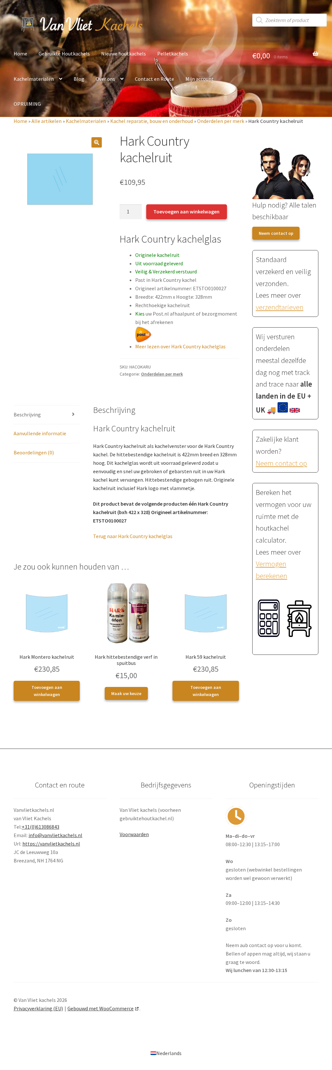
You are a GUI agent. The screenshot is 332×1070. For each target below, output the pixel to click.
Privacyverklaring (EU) (38, 1008)
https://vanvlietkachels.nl (51, 843)
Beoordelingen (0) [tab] (34, 452)
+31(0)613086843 (40, 827)
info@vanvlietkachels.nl (55, 835)
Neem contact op (276, 233)
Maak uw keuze (126, 693)
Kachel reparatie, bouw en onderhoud (151, 121)
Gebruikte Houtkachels (64, 53)
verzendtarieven (279, 307)
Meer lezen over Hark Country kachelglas (180, 346)
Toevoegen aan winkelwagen (186, 211)
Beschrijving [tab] (27, 414)
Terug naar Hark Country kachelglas (132, 536)
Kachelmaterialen (34, 79)
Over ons (105, 79)
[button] (96, 142)
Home (20, 53)
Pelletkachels (172, 53)
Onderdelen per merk (220, 121)
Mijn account (199, 79)
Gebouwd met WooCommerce (100, 1008)
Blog (79, 79)
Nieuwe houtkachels (123, 53)
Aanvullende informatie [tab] (40, 433)
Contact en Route (154, 79)
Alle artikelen (46, 121)
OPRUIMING (27, 104)
